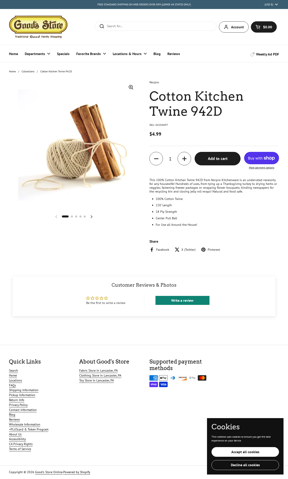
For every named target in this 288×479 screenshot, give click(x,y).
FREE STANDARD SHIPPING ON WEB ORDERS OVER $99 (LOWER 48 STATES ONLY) (144, 4)
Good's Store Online (49, 472)
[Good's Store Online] (38, 27)
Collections (28, 71)
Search (13, 370)
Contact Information (23, 410)
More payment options (261, 167)
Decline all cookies (245, 465)
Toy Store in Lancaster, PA (96, 380)
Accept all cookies (245, 452)
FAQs (12, 385)
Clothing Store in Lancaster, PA (100, 375)
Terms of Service (20, 449)
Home (12, 71)
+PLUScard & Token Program (28, 429)
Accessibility (17, 439)
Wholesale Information (24, 424)
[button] (264, 27)
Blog (12, 414)
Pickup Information (22, 395)
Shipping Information (23, 390)
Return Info (16, 400)
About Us (15, 434)
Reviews (14, 419)
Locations (15, 380)
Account (237, 27)
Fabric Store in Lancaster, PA (98, 370)
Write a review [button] (182, 300)
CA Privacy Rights (21, 444)
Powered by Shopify (76, 472)
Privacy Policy (18, 405)
